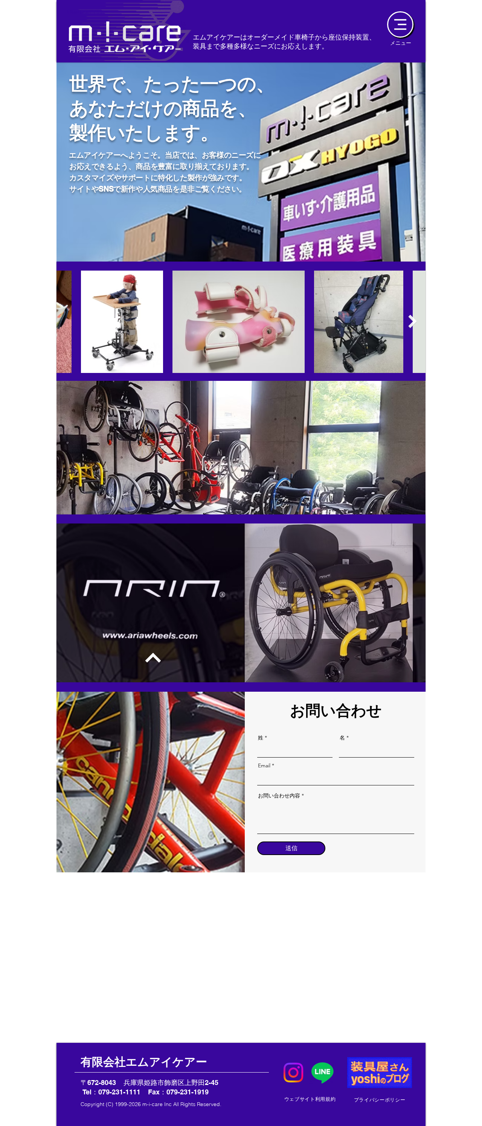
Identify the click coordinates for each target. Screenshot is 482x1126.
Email (264, 765)
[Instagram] (293, 1072)
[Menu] (400, 24)
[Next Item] (412, 321)
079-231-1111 (119, 1092)
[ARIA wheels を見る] (142, 657)
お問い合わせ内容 (279, 795)
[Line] (322, 1072)
